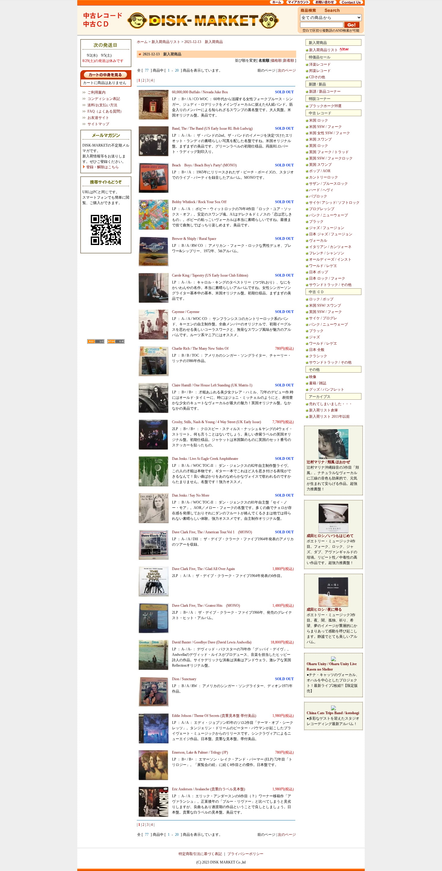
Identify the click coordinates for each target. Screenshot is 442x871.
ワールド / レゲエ (323, 266)
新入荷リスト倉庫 (323, 410)
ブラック (316, 221)
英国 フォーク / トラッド (329, 152)
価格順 (276, 60)
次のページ (287, 70)
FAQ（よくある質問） (105, 111)
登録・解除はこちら (102, 167)
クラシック (318, 356)
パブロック (318, 196)
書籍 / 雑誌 (317, 383)
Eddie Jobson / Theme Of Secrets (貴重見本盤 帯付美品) (214, 716)
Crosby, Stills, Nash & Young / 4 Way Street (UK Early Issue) (216, 422)
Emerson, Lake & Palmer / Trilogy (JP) (200, 752)
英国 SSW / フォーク (325, 312)
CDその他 (317, 77)
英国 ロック (318, 146)
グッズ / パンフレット (326, 389)
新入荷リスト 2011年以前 (329, 416)
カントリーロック (323, 177)
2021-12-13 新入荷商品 (203, 42)
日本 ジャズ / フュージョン (330, 234)
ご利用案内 (96, 92)
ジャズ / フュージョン (326, 228)
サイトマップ (98, 124)
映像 (312, 377)
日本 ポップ (318, 272)
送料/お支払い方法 (102, 105)
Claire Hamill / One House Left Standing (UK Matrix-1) (212, 385)
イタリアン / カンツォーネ (330, 247)
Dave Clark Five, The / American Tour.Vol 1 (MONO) (212, 532)
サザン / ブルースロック (328, 183)
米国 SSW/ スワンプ (325, 305)
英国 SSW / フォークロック (331, 158)
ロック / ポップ (321, 299)
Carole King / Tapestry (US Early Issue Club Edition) (210, 275)
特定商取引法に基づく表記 (200, 854)
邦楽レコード (320, 71)
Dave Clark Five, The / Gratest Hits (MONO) (206, 605)
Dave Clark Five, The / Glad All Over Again (203, 569)
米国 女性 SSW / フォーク (329, 133)
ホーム (142, 42)
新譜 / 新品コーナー (325, 91)
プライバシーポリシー (245, 854)
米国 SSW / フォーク (325, 127)
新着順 (288, 60)
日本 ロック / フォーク (327, 278)
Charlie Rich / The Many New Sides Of (200, 348)
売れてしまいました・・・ (330, 404)
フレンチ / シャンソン (326, 253)
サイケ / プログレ (323, 318)
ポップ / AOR (319, 171)
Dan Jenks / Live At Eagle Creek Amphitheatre (205, 459)
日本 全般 (316, 350)
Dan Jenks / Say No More (190, 495)
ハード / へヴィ (321, 190)
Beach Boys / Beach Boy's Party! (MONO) (204, 165)
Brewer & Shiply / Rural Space (194, 239)
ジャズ (314, 337)
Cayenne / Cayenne (185, 312)
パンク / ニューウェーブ (328, 215)
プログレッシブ (321, 209)
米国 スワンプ (320, 139)
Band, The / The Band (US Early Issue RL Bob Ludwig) (212, 128)
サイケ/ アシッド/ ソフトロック (334, 202)
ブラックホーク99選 (325, 106)
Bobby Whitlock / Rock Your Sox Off (199, 202)
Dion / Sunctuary (184, 679)
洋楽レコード (320, 64)
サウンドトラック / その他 (330, 285)
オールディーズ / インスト (330, 259)
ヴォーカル (318, 240)
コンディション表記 (103, 99)
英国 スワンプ (320, 165)
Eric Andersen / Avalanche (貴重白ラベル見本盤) (208, 789)
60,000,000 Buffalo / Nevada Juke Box (200, 92)
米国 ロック (318, 120)
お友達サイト (98, 118)
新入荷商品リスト (324, 50)
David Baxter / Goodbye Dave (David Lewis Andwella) (211, 642)
